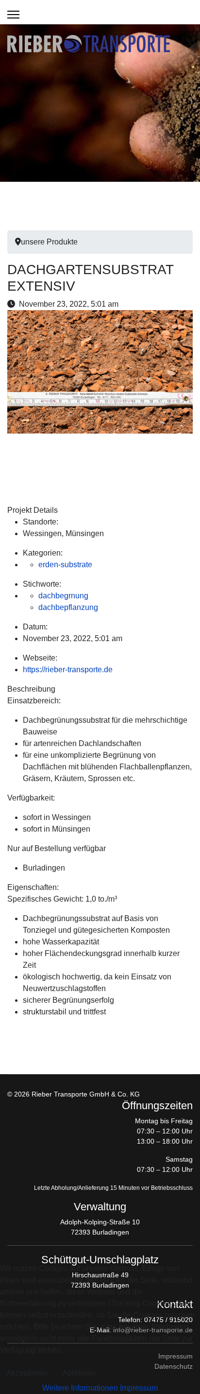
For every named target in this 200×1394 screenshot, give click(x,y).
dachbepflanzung (68, 607)
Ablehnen (79, 1373)
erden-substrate (65, 564)
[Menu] (13, 14)
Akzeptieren (27, 1373)
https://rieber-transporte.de (68, 669)
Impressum (139, 1388)
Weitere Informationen (80, 1388)
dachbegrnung (63, 596)
